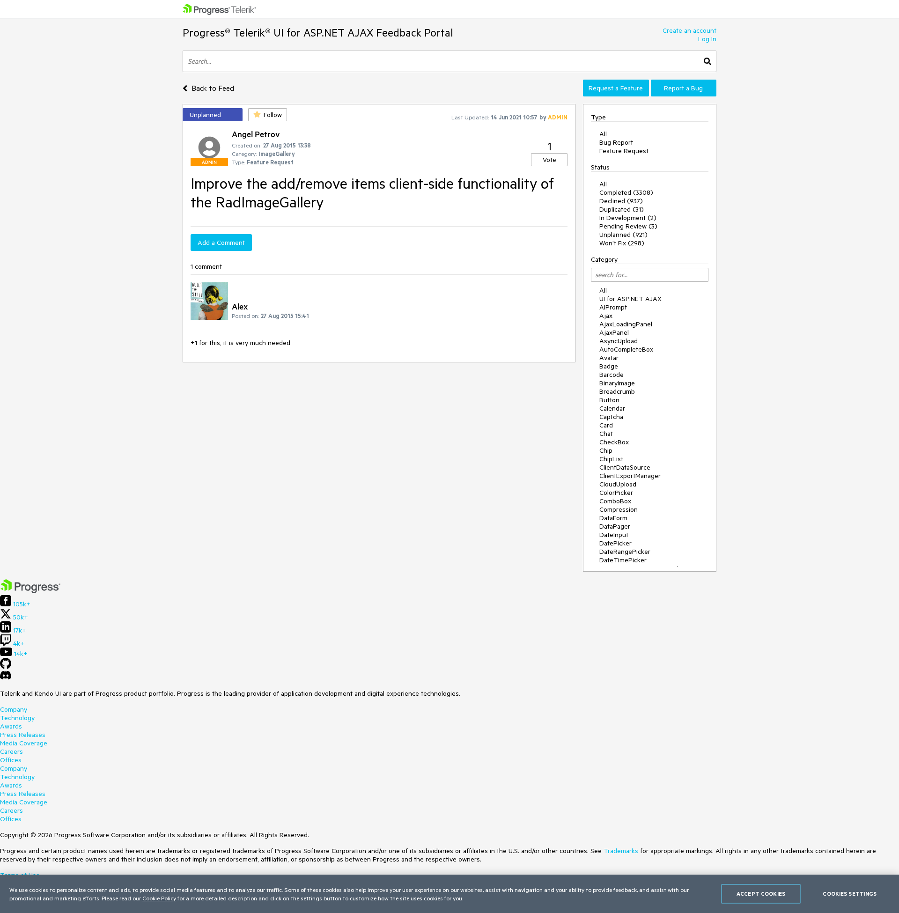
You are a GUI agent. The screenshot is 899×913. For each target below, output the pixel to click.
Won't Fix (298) (621, 243)
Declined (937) (621, 201)
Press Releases (22, 734)
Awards (11, 726)
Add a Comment (221, 242)
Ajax (605, 315)
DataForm (613, 518)
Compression (618, 509)
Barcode (611, 374)
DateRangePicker (624, 551)
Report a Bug (683, 88)
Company (13, 709)
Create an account (689, 30)
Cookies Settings (850, 893)
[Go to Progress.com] (30, 591)
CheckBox (614, 442)
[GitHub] (5, 667)
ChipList (611, 459)
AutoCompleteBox (626, 349)
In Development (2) (627, 218)
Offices (11, 760)
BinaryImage (617, 383)
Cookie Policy (159, 898)
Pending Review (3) (628, 226)
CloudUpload (617, 484)
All (603, 134)
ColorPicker (616, 492)
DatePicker (615, 543)
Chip (605, 450)
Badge (608, 366)
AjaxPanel (614, 332)
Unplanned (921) (623, 234)
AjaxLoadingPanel (625, 324)
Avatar (609, 357)
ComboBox (615, 501)
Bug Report (616, 142)
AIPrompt (613, 307)
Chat (606, 433)
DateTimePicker (623, 560)
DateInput (613, 534)
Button (609, 400)
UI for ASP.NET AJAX (630, 299)
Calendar (612, 408)
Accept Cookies (761, 893)
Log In (707, 39)
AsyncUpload (618, 341)
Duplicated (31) (621, 209)
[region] (449, 894)
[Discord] (5, 677)
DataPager (614, 526)
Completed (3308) (626, 192)
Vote (549, 159)
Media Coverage (23, 743)
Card (606, 425)
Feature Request (623, 151)
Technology (17, 718)
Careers (11, 751)
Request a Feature (616, 88)
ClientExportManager (630, 475)
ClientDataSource (624, 467)
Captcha (611, 416)
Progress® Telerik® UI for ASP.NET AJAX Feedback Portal (318, 32)
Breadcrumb (617, 391)
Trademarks (621, 851)
